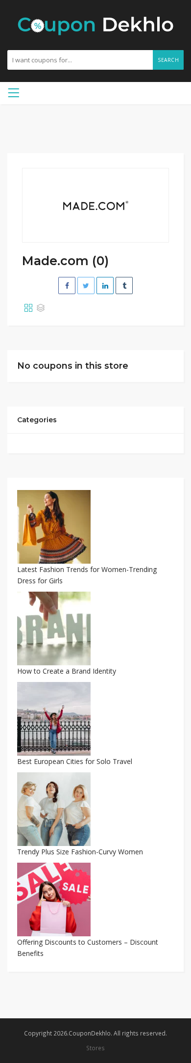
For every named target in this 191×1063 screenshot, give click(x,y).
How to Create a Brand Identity (66, 671)
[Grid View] (28, 308)
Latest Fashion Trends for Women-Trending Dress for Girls (87, 575)
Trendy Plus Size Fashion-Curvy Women (80, 851)
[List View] (41, 308)
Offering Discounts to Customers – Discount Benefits (87, 947)
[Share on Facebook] (66, 285)
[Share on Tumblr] (124, 285)
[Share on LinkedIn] (105, 285)
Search (168, 59)
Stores (95, 1048)
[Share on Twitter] (86, 285)
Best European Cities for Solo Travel (74, 761)
